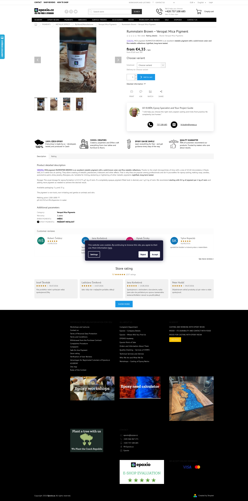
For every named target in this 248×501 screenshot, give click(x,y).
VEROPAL (130, 41)
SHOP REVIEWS (49, 2)
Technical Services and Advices (132, 354)
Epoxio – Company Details (130, 331)
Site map (73, 367)
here (110, 247)
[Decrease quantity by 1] (136, 78)
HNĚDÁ (59, 219)
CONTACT (38, 2)
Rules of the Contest (78, 370)
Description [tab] (41, 156)
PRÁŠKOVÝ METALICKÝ (65, 222)
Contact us (160, 2)
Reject (143, 254)
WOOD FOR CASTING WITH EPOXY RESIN (185, 334)
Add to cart (147, 77)
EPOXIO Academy (126, 338)
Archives (175, 339)
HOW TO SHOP (62, 2)
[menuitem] (38, 20)
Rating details (151, 36)
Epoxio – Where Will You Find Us (133, 334)
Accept (155, 254)
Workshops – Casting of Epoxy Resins (134, 361)
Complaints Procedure (79, 343)
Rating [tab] (53, 156)
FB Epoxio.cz (129, 447)
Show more (124, 304)
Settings (94, 254)
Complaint (74, 347)
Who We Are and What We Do (131, 357)
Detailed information (135, 84)
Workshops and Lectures (139, 2)
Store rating (124, 268)
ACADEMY (74, 363)
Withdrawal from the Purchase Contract (86, 340)
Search (137, 11)
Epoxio (126, 450)
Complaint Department (129, 327)
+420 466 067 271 (131, 439)
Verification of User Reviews (81, 356)
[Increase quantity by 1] (136, 75)
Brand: (171, 36)
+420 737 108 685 (175, 11)
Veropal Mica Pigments (66, 212)
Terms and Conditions (78, 337)
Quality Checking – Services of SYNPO (135, 350)
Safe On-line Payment (78, 350)
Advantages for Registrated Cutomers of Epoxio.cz (90, 360)
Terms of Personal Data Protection (83, 333)
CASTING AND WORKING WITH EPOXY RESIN (187, 327)
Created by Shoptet (206, 495)
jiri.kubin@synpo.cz (189, 124)
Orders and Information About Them (134, 346)
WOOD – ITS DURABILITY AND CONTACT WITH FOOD (190, 331)
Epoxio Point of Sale (128, 342)
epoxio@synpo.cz (131, 435)
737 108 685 (162, 124)
